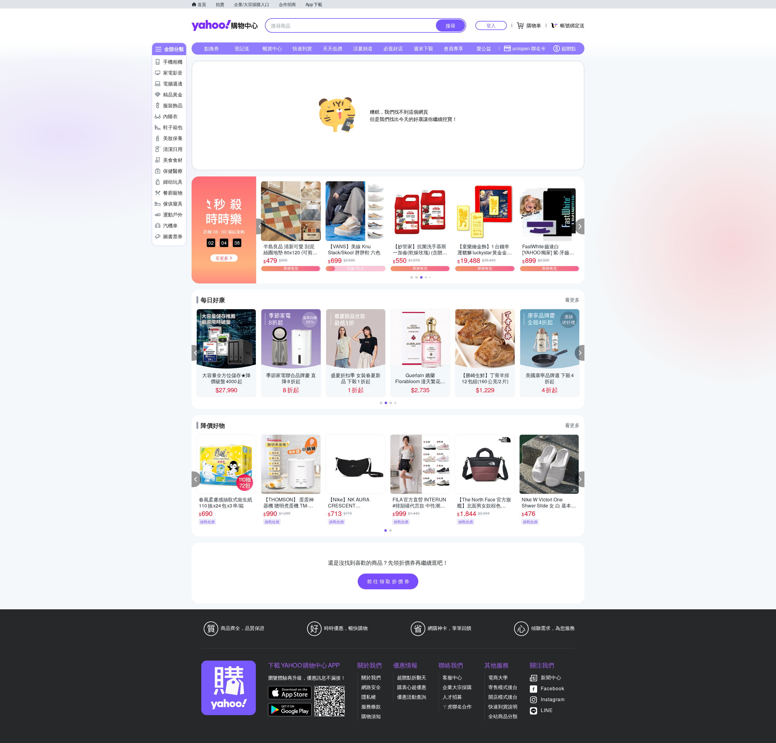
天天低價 (332, 48)
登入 (491, 25)
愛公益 (484, 48)
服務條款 (371, 706)
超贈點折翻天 (411, 677)
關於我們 (371, 677)
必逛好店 (393, 48)
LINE (547, 710)
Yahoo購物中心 (225, 25)
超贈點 (568, 48)
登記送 (242, 48)
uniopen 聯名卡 (529, 48)
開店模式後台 (502, 696)
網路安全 (371, 687)
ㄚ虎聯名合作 (457, 706)
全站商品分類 (502, 716)
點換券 (211, 48)
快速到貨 (302, 48)
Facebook (552, 688)
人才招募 (452, 696)
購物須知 (371, 716)
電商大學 (498, 677)
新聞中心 (551, 677)
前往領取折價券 (389, 581)
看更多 (572, 299)
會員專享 (453, 48)
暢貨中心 (272, 48)
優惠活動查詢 (411, 696)
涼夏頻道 (363, 48)
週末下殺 (423, 48)
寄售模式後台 (502, 687)
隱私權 (368, 696)
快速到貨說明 (502, 706)
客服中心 (452, 677)
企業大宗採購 (457, 687)
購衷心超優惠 (411, 687)
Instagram (553, 699)
